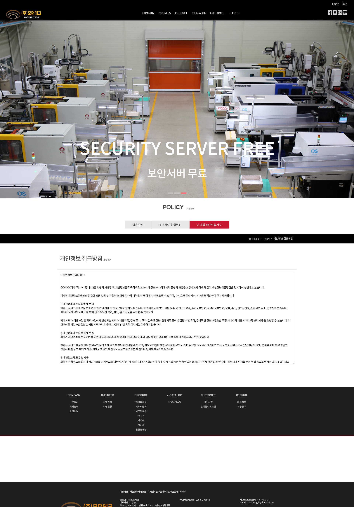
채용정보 (241, 402)
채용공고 (241, 406)
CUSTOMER (217, 13)
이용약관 (137, 224)
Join (344, 4)
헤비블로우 (141, 402)
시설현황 (107, 406)
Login (335, 4)
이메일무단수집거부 (209, 224)
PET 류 (141, 415)
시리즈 (141, 425)
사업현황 (107, 402)
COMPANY (148, 13)
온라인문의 (173, 491)
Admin (183, 491)
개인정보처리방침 (138, 491)
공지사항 (208, 402)
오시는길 (74, 411)
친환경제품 (141, 429)
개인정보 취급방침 (170, 224)
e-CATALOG (199, 13)
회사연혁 (74, 406)
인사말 (74, 402)
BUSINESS (164, 13)
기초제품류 (141, 406)
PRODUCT (181, 13)
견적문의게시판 (208, 406)
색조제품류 (141, 411)
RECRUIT (234, 13)
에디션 (141, 420)
